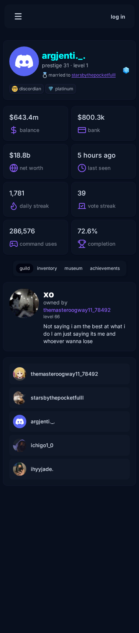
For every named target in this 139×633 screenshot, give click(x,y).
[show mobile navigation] (18, 16)
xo (48, 294)
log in (118, 16)
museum (73, 268)
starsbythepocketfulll (94, 75)
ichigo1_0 (42, 445)
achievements (105, 268)
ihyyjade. (42, 469)
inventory (47, 268)
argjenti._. (64, 55)
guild (25, 268)
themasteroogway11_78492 (77, 310)
